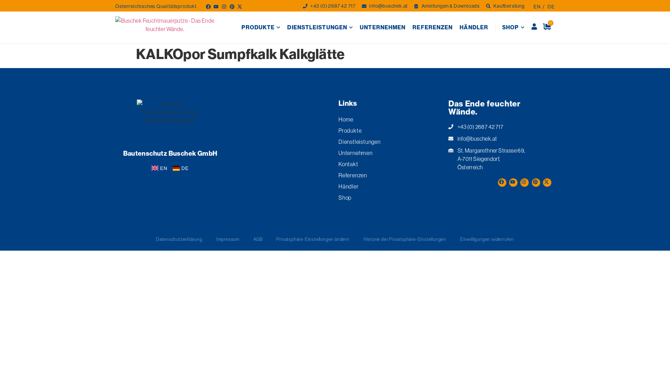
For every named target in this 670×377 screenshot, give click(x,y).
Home (345, 119)
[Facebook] (208, 6)
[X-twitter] (239, 6)
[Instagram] (223, 6)
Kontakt (348, 164)
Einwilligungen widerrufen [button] (487, 239)
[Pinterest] (231, 6)
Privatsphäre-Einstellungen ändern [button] (312, 239)
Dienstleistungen (317, 27)
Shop (510, 27)
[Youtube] (215, 6)
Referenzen (432, 27)
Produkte (258, 27)
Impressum (227, 239)
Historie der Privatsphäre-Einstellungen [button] (405, 239)
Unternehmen (382, 27)
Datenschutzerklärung (179, 239)
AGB (257, 239)
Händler (474, 27)
